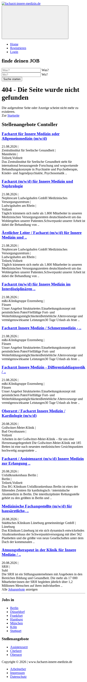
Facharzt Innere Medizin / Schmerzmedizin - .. (41, 328)
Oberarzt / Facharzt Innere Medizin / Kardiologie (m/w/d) (33, 413)
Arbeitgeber (18, 669)
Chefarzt (16, 651)
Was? (45, 70)
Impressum (17, 673)
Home (14, 44)
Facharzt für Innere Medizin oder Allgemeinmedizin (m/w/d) (31, 136)
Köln (13, 627)
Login (14, 52)
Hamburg (16, 619)
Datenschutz (18, 676)
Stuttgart (15, 631)
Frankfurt (16, 615)
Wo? (45, 74)
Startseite (13, 115)
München (16, 623)
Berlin (14, 608)
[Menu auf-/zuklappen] (35, 22)
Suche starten (11, 79)
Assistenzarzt (19, 647)
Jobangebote (16, 589)
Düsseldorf (17, 612)
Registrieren (18, 48)
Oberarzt (16, 654)
